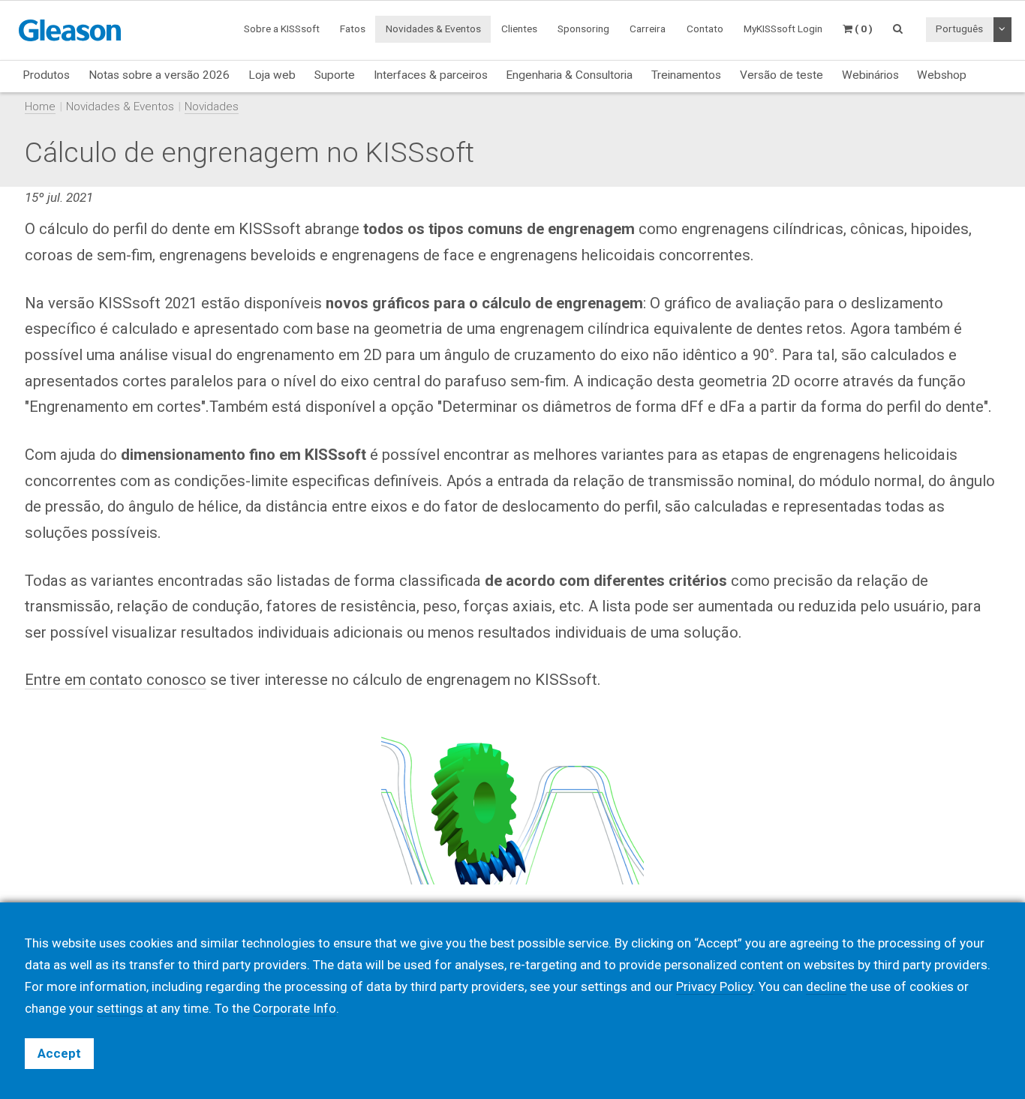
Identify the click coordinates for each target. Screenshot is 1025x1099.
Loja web (272, 75)
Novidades (212, 106)
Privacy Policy (714, 986)
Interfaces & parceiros (431, 75)
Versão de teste (781, 75)
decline (826, 986)
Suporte (334, 75)
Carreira (648, 29)
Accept (59, 1053)
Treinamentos (686, 75)
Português (959, 29)
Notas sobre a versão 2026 (159, 75)
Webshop (941, 75)
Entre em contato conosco (115, 680)
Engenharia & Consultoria (569, 75)
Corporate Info (294, 1008)
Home (40, 106)
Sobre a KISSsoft (282, 29)
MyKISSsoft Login (783, 29)
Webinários (870, 75)
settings (120, 1008)
